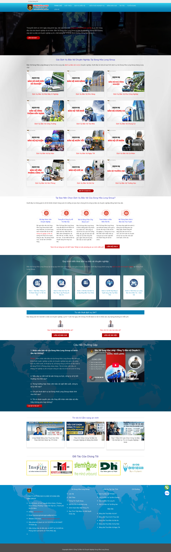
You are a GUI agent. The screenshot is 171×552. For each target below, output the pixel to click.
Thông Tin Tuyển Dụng (76, 501)
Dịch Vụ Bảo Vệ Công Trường (45, 124)
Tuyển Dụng (131, 6)
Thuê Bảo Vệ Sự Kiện (112, 524)
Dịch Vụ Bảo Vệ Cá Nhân (126, 153)
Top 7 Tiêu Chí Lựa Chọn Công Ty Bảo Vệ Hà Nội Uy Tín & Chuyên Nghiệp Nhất (125, 440)
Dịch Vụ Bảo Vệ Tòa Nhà (85, 124)
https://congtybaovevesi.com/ (51, 519)
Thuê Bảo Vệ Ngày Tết (112, 527)
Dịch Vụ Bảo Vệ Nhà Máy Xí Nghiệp (45, 94)
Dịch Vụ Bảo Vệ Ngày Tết (85, 153)
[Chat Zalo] (166, 493)
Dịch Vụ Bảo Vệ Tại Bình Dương (109, 497)
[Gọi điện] (166, 487)
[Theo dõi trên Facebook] (29, 534)
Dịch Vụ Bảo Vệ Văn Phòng (45, 183)
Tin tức (122, 6)
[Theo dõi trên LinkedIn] (36, 534)
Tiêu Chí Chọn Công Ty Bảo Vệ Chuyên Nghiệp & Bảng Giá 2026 (85, 439)
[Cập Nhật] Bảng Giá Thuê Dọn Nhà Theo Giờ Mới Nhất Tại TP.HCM (45, 439)
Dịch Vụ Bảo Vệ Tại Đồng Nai (108, 504)
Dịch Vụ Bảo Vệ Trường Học (125, 183)
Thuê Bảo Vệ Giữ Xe (112, 520)
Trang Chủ (58, 6)
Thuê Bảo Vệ (109, 513)
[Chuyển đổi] (28, 350)
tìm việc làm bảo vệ (113, 330)
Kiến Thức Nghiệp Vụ (96, 6)
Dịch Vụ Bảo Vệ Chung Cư (125, 124)
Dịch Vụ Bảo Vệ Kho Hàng (85, 94)
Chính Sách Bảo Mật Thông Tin (79, 508)
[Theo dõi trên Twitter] (32, 534)
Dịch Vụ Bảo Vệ (79, 6)
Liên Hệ (56, 9)
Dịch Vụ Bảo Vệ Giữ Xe (85, 183)
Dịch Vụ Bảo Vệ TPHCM (106, 494)
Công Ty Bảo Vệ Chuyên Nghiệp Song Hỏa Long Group (91, 549)
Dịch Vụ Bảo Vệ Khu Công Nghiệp (125, 94)
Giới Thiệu (68, 6)
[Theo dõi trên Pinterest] (34, 534)
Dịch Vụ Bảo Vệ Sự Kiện (45, 153)
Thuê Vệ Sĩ (109, 517)
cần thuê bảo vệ (66, 330)
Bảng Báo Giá (112, 6)
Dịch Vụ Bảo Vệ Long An (107, 501)
